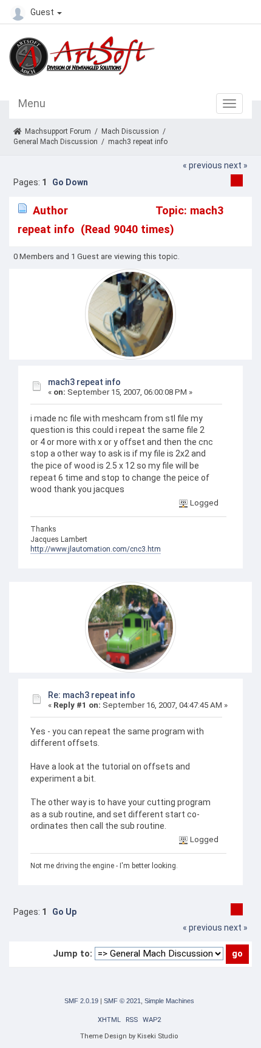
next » (236, 165)
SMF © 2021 (122, 1000)
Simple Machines (169, 1000)
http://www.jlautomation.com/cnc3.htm (95, 549)
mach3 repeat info (84, 382)
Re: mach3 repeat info (91, 695)
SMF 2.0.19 (81, 1000)
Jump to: (72, 953)
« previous (202, 165)
